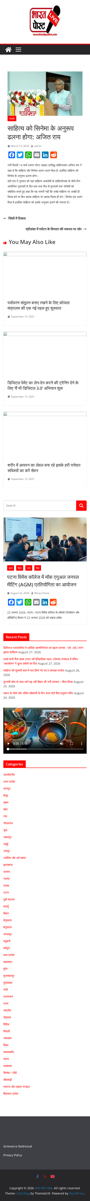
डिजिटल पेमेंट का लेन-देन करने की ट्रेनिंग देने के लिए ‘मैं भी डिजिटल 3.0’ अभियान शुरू (43, 385)
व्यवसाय (7, 1038)
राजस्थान (8, 996)
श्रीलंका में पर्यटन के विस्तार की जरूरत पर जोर (54, 229)
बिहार (20, 567)
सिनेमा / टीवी (10, 1073)
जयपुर (6, 851)
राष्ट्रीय (12, 118)
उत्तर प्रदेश (9, 782)
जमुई (5, 844)
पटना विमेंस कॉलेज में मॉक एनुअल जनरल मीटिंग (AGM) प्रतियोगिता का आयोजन (43, 580)
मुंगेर (5, 969)
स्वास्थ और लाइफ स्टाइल (16, 1087)
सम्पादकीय (8, 1052)
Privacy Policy (12, 1155)
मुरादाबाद (7, 983)
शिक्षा (37, 567)
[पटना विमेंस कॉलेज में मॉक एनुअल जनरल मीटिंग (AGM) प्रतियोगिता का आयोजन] (45, 539)
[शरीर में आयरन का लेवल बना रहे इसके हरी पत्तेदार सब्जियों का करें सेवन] (45, 414)
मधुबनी (6, 941)
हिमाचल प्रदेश (10, 1094)
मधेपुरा (6, 948)
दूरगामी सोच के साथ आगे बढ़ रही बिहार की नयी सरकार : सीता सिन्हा (38, 682)
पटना (6, 892)
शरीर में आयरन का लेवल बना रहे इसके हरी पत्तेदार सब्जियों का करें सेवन (44, 467)
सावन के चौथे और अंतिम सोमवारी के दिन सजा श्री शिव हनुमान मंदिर (38, 693)
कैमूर (5, 795)
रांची (5, 990)
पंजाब (6, 886)
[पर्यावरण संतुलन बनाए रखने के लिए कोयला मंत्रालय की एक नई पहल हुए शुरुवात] (45, 255)
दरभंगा (6, 872)
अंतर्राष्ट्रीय (9, 775)
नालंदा (6, 879)
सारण (6, 1059)
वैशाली (6, 1031)
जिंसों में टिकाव (17, 218)
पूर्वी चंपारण (9, 899)
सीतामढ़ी (7, 1080)
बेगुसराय (7, 920)
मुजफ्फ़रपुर (8, 976)
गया (5, 816)
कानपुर (6, 788)
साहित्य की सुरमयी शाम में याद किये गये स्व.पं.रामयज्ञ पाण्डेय (33, 670)
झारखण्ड (8, 865)
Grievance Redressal (17, 1146)
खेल (5, 809)
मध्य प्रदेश (8, 955)
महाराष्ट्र (7, 962)
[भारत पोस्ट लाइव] (8, 50)
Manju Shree (41, 593)
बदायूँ (6, 906)
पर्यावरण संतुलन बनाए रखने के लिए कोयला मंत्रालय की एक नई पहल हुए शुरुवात (39, 305)
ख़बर (10, 567)
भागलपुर (7, 934)
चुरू (5, 830)
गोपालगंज (8, 823)
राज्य (29, 567)
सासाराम (7, 1066)
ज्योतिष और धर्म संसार (14, 858)
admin (37, 146)
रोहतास (7, 1017)
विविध (6, 1024)
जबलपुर (7, 837)
